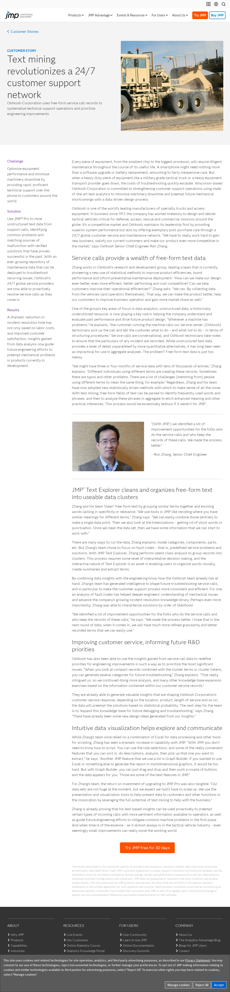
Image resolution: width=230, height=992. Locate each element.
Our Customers (77, 940)
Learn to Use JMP (135, 940)
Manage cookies (178, 985)
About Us (185, 935)
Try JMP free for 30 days (147, 847)
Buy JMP (217, 15)
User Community (134, 935)
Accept (219, 985)
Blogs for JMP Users (193, 945)
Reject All (201, 985)
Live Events (74, 935)
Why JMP (17, 935)
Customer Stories (25, 31)
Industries (18, 951)
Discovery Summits (136, 951)
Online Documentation (138, 945)
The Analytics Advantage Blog (199, 940)
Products (17, 940)
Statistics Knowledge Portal (86, 951)
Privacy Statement (197, 960)
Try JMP (200, 15)
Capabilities (19, 945)
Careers (184, 951)
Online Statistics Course (83, 945)
